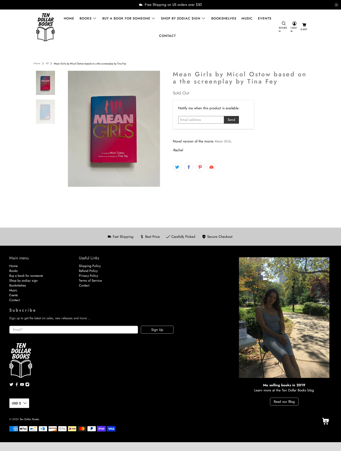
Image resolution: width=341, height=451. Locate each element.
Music (247, 18)
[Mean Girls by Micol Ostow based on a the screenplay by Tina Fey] (114, 129)
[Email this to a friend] (211, 167)
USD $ (16, 403)
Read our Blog (284, 401)
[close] (336, 5)
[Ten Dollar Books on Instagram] (27, 385)
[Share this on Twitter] (177, 167)
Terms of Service (90, 280)
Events (264, 18)
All (47, 63)
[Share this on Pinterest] (200, 167)
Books (86, 18)
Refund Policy (88, 270)
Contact (167, 35)
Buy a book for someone (126, 18)
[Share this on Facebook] (188, 167)
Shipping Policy (90, 266)
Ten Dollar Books (29, 419)
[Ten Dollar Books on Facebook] (17, 385)
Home (69, 18)
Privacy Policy (88, 275)
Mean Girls (223, 141)
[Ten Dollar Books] (45, 27)
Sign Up (157, 329)
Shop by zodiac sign (180, 18)
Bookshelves (223, 18)
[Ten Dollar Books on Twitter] (11, 385)
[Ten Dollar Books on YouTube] (22, 385)
